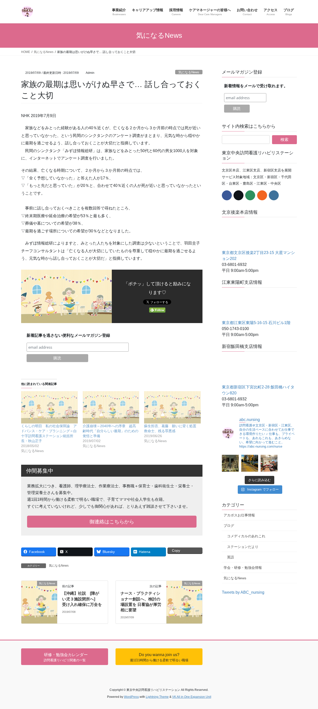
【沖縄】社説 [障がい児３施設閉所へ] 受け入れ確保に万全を (82, 599)
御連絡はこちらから (111, 521)
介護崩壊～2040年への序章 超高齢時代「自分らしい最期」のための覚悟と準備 (110, 431)
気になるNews (188, 72)
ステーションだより (242, 547)
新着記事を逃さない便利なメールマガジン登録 (68, 335)
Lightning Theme (157, 697)
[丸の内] (230, 463)
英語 (230, 557)
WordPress (131, 697)
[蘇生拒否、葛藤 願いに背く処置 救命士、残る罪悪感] (172, 407)
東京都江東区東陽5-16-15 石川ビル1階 (256, 323)
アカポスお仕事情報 (239, 515)
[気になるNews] (39, 588)
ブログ (229, 526)
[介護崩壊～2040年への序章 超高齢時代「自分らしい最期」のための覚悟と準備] (111, 407)
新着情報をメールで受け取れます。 (256, 86)
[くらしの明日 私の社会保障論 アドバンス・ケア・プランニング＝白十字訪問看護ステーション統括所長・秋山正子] (49, 407)
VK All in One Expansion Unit (191, 697)
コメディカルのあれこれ (246, 536)
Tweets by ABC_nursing (243, 592)
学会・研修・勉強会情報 (243, 568)
